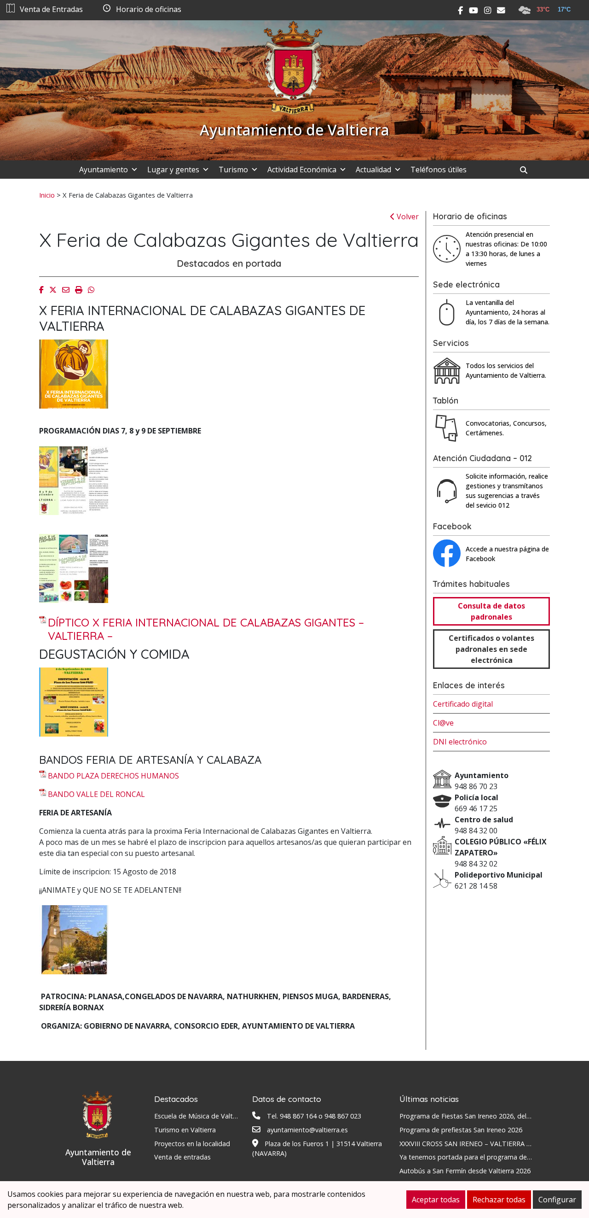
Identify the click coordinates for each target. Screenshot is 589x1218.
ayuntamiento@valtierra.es (307, 1129)
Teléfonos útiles (438, 169)
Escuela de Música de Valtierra (200, 1116)
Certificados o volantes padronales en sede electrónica (491, 649)
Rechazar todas (499, 1200)
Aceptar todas (436, 1200)
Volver (407, 216)
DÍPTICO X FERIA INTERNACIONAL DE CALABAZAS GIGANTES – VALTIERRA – (206, 629)
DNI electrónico (460, 742)
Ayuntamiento (103, 169)
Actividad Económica (301, 169)
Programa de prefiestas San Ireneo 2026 (460, 1129)
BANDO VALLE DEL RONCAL (96, 794)
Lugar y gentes (173, 169)
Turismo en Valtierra (185, 1129)
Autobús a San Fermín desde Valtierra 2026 (465, 1170)
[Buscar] (527, 170)
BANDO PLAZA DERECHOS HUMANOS (113, 776)
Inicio (47, 194)
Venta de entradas (182, 1157)
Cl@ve (443, 723)
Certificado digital (463, 704)
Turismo (233, 169)
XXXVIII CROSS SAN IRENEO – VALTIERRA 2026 (470, 1143)
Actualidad (373, 169)
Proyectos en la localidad (192, 1143)
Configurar (557, 1200)
